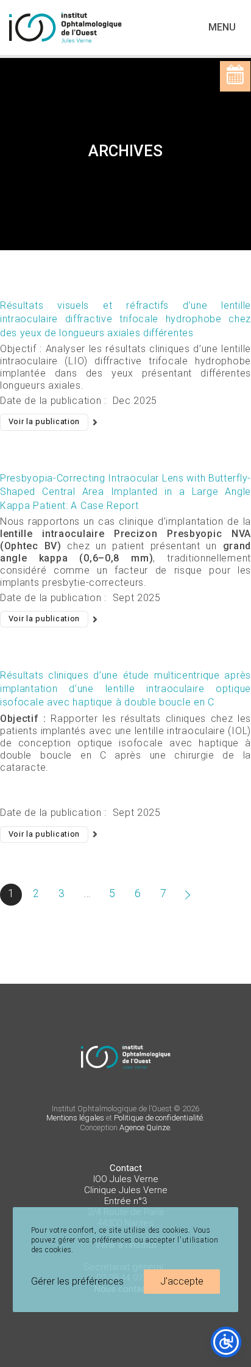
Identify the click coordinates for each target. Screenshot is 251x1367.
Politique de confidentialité (158, 1117)
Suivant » (189, 895)
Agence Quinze (144, 1127)
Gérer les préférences (77, 1281)
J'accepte (181, 1281)
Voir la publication (44, 421)
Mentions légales (75, 1117)
